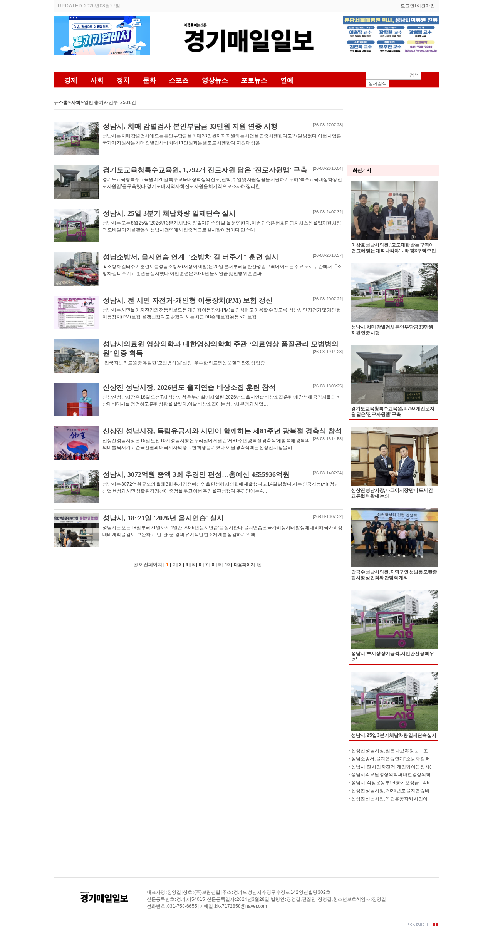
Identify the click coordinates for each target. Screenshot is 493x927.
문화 (149, 80)
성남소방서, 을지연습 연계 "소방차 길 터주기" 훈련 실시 (405, 758)
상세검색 (377, 83)
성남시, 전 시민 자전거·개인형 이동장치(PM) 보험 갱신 (405, 766)
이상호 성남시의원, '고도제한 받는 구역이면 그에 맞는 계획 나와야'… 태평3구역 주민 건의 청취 (393, 250)
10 (227, 564)
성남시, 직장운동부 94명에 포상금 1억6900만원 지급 (403, 782)
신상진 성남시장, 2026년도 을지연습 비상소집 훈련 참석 (407, 790)
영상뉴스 (215, 80)
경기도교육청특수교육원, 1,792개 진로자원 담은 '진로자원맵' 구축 (392, 411)
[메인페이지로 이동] (246, 64)
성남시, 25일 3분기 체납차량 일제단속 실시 (393, 735)
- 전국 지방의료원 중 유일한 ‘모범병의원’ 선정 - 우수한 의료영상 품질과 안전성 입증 (183, 362)
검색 (414, 75)
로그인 (407, 5)
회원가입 (425, 5)
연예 (286, 80)
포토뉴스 (254, 80)
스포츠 (179, 80)
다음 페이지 (244, 564)
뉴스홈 (61, 102)
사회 (97, 80)
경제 (70, 80)
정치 (123, 80)
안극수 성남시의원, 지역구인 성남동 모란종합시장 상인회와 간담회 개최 (394, 574)
